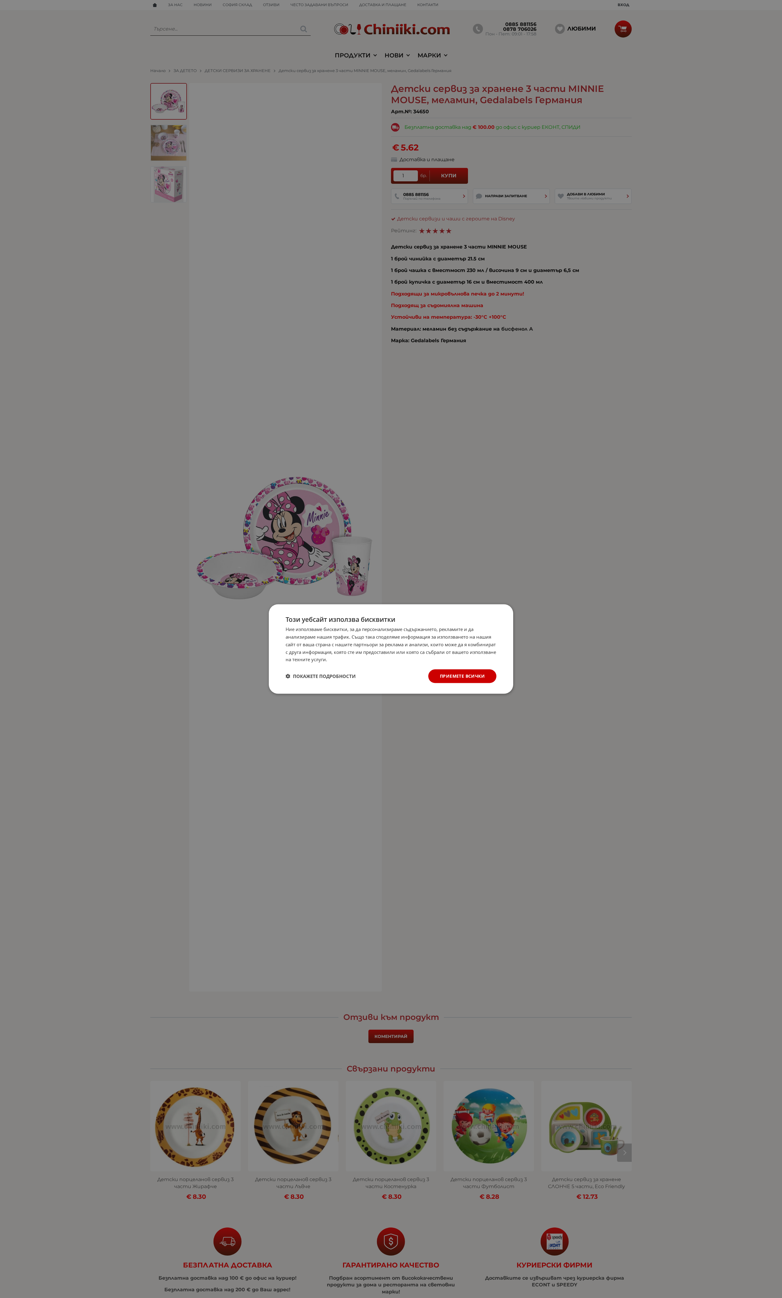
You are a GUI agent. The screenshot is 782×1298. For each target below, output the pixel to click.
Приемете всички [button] (462, 676)
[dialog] (391, 649)
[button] (321, 676)
